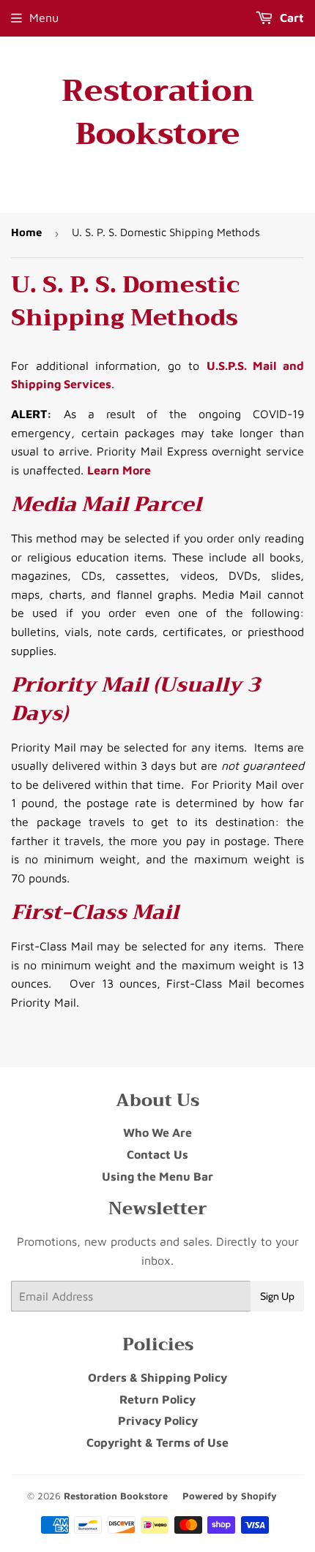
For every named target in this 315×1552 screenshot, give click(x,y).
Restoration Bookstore (158, 112)
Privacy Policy (158, 1420)
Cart (290, 17)
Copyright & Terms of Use (157, 1442)
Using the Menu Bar (157, 1176)
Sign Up (277, 1296)
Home (26, 232)
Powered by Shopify (229, 1496)
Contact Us (157, 1154)
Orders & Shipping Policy (157, 1377)
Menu (44, 17)
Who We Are (157, 1132)
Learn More (119, 470)
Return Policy (157, 1399)
